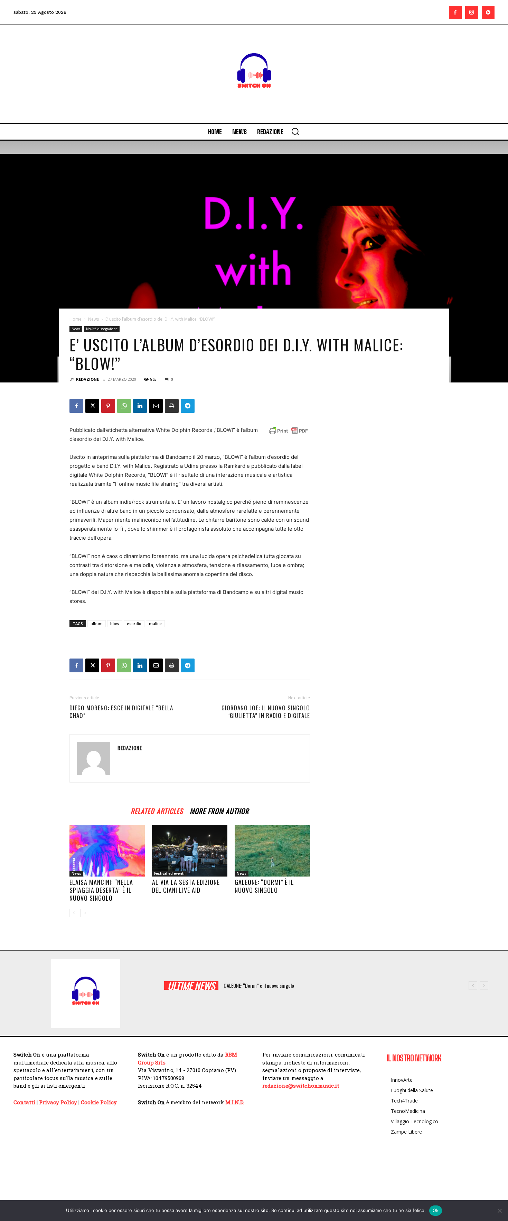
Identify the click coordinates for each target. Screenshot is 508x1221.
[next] (484, 985)
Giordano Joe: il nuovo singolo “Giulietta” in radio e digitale (266, 711)
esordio (134, 623)
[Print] (172, 406)
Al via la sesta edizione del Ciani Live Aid (186, 886)
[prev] (473, 985)
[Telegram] (188, 406)
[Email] (156, 406)
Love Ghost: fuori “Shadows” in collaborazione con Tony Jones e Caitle (299, 985)
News (93, 319)
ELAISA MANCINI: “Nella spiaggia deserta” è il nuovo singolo (101, 890)
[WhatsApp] (124, 406)
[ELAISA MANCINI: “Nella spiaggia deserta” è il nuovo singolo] (107, 851)
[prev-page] (73, 913)
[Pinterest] (108, 406)
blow (114, 623)
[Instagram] (471, 12)
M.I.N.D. (234, 1102)
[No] (499, 1210)
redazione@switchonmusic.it (300, 1085)
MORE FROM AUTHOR (219, 810)
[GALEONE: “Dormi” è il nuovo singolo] (272, 851)
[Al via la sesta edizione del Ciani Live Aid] (189, 851)
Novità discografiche (101, 328)
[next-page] (85, 913)
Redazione (87, 379)
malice (155, 623)
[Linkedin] (140, 406)
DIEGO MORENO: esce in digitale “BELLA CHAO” (121, 711)
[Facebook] (455, 12)
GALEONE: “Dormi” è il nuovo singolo (264, 886)
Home (75, 319)
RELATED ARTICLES (157, 810)
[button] (295, 131)
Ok (436, 1210)
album (97, 623)
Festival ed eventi (169, 873)
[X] (92, 406)
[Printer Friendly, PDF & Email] (288, 431)
